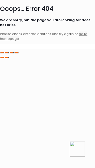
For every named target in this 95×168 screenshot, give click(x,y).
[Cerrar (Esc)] (16, 52)
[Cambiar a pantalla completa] (7, 52)
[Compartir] (12, 52)
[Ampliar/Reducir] (2, 52)
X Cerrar (7, 46)
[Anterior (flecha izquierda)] (2, 57)
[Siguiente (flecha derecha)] (7, 57)
